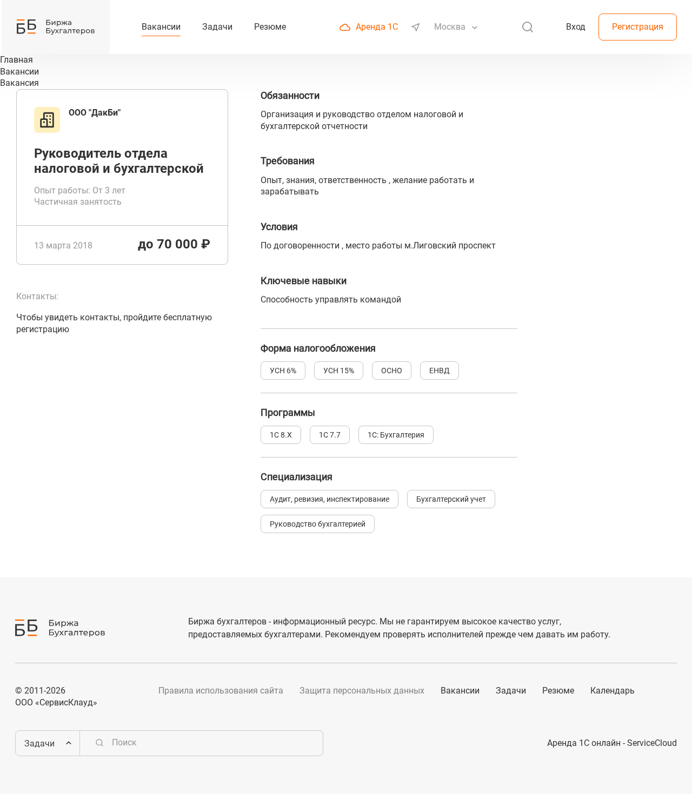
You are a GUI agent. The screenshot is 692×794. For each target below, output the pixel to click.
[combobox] (450, 27)
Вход (575, 27)
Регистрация (637, 27)
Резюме (558, 690)
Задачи (511, 690)
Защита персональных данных (362, 690)
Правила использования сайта (220, 690)
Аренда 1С (377, 27)
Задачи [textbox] (39, 743)
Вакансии (460, 690)
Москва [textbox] (449, 27)
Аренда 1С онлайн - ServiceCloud (612, 743)
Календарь (612, 690)
